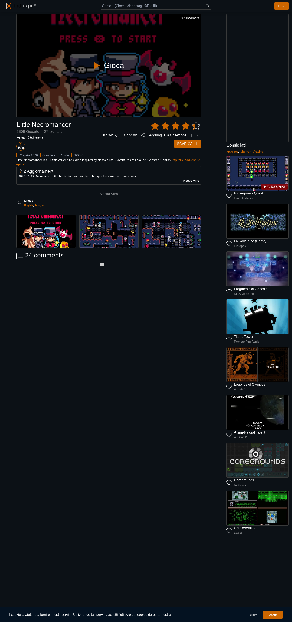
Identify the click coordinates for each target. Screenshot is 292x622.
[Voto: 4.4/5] (175, 126)
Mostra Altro (109, 194)
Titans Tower (243, 337)
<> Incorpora (190, 17)
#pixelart (232, 151)
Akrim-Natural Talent (249, 432)
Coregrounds (244, 480)
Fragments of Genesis (250, 289)
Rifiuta (253, 614)
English (28, 205)
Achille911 (241, 437)
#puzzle (178, 160)
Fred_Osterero (30, 137)
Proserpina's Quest (248, 193)
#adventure (192, 160)
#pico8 (20, 164)
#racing (258, 151)
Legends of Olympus (249, 384)
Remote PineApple (246, 341)
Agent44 (239, 389)
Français (40, 205)
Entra (281, 6)
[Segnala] (199, 135)
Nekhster (240, 485)
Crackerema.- (244, 528)
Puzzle (64, 155)
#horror (245, 151)
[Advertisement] (258, 78)
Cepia (238, 532)
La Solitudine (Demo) (250, 241)
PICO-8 (78, 155)
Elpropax (240, 246)
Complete (48, 155)
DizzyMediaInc (244, 293)
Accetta (273, 614)
